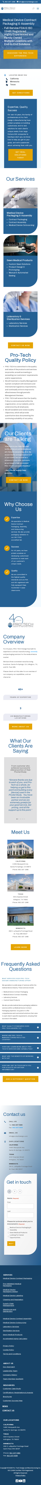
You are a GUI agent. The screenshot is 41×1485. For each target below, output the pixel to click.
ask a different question (20, 1079)
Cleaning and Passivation (13, 1300)
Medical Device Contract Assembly (17, 1319)
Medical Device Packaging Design (10, 1291)
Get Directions (21, 93)
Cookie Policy (8, 1350)
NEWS (5, 1406)
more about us (20, 727)
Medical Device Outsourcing (21, 225)
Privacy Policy (8, 1346)
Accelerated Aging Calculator (15, 1339)
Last (9, 1211)
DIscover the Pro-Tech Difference (20, 54)
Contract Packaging (18, 219)
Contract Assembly (17, 222)
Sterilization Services (18, 326)
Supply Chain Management (8, 1304)
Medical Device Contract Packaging (17, 1278)
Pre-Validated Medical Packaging (12, 1285)
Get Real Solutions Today (20, 155)
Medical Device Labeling (13, 1296)
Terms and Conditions (12, 1354)
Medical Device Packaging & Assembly (20, 1229)
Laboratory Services (18, 323)
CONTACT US (8, 1411)
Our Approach (9, 1367)
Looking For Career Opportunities (17, 1236)
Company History (10, 1375)
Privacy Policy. (20, 1475)
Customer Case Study (12, 1389)
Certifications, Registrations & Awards (18, 1393)
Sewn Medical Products (18, 1232)
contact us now (20, 345)
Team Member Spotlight (13, 1379)
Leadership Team (10, 1371)
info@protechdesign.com (28, 2)
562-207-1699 (12, 1456)
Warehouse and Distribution (9, 1310)
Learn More (20, 947)
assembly (33, 652)
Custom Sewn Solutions (19, 264)
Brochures (7, 1397)
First (9, 1202)
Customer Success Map (12, 1401)
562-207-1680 (10, 2)
